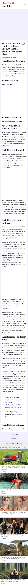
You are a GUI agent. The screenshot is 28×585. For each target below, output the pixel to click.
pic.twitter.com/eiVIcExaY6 (13, 407)
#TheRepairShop (10, 405)
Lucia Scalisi (17, 348)
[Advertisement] (14, 24)
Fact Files (6, 6)
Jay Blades (10, 345)
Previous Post (14, 434)
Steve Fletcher (15, 132)
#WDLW (18, 405)
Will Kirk (9, 348)
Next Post (14, 438)
